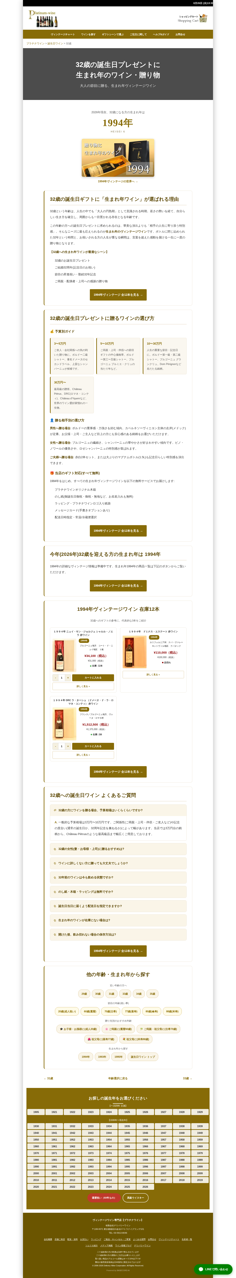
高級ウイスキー (135, 1197)
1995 (127, 1166)
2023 (90, 1186)
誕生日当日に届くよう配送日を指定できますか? (90, 906)
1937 (163, 1126)
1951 (54, 1139)
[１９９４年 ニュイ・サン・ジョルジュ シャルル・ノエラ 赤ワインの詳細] (64, 655)
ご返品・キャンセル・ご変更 (117, 1239)
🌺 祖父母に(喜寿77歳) (101, 1039)
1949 (200, 1132)
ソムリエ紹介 (91, 1245)
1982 (72, 1159)
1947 (163, 1132)
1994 (109, 1166)
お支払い (84, 1239)
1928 (182, 1112)
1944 (109, 1132)
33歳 (125, 993)
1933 (90, 1126)
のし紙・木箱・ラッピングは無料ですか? (85, 891)
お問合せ (180, 34)
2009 (200, 1173)
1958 (182, 1139)
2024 (109, 1186)
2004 (109, 1173)
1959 (200, 1139)
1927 (163, 1112)
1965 (127, 1146)
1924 (109, 1112)
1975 (127, 1153)
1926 (145, 1112)
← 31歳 (48, 1078)
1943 (90, 1132)
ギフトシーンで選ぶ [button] (113, 34)
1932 (72, 1126)
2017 (163, 1180)
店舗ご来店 (60, 1239)
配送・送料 (72, 1239)
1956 (145, 1139)
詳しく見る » (83, 686)
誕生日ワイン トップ (143, 1056)
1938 (182, 1126)
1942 (72, 1132)
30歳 (98, 993)
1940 (36, 1132)
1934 (109, 1126)
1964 (109, 1146)
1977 (163, 1153)
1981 (54, 1159)
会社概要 (48, 1239)
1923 (90, 1112)
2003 (90, 1173)
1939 (200, 1126)
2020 (36, 1186)
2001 (54, 1173)
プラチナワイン (35, 43)
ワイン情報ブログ (123, 1245)
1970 (36, 1153)
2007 (163, 1173)
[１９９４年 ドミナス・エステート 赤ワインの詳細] (135, 652)
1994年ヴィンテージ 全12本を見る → (118, 294)
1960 (36, 1146)
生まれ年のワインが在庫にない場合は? (84, 920)
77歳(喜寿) (131, 1011)
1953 (90, 1139)
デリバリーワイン (142, 1245)
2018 (182, 1180)
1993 (90, 1166)
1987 (163, 1159)
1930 (36, 1126)
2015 (127, 1180)
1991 (54, 1166)
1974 (109, 1153)
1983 (90, 1159)
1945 (127, 1132)
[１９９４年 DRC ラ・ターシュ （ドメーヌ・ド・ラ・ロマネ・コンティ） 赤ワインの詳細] (64, 724)
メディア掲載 (106, 1245)
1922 (72, 1112)
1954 (109, 1139)
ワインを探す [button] (88, 34)
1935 (127, 1126)
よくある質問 (139, 1239)
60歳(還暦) (90, 1011)
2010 (36, 1180)
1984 (109, 1159)
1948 (182, 1132)
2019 (200, 1180)
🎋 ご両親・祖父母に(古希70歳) (158, 1029)
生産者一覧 (187, 1239)
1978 (182, 1153)
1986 (145, 1159)
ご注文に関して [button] (138, 34)
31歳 (111, 993)
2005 (127, 1173)
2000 (36, 1173)
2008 (182, 1173)
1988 (182, 1159)
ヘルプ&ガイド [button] (161, 34)
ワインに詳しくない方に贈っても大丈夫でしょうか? (93, 863)
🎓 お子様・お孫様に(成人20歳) (78, 1029)
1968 (182, 1146)
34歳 (138, 993)
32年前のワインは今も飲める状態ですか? (85, 877)
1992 (72, 1166)
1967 (163, 1146)
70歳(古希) (111, 1011)
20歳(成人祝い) (67, 1011)
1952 (72, 1139)
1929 (200, 1112)
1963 (90, 1146)
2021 (54, 1186)
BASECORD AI (123, 1270)
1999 (200, 1166)
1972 (72, 1153)
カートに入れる (93, 677)
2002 (72, 1173)
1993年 (102, 1056)
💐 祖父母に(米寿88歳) (135, 1039)
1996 (145, 1166)
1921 (54, 1112)
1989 (200, 1159)
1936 (145, 1126)
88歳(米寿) (172, 1011)
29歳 (84, 993)
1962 (72, 1146)
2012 (72, 1180)
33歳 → (187, 1078)
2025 (127, 1186)
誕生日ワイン (55, 43)
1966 (145, 1146)
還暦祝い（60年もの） (104, 1197)
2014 (109, 1180)
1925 (127, 1112)
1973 (90, 1153)
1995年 (119, 1056)
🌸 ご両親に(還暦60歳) (118, 1029)
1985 (127, 1159)
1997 (163, 1166)
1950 (36, 1139)
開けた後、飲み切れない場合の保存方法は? (87, 934)
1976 (145, 1153)
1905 (36, 1112)
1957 (163, 1139)
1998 (182, 1166)
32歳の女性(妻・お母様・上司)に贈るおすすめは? (91, 849)
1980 (36, 1159)
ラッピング (96, 1239)
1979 (200, 1153)
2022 (72, 1186)
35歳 (152, 993)
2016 (145, 1180)
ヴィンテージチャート (63, 34)
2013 (90, 1180)
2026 (145, 1186)
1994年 (86, 1056)
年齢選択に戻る (118, 1078)
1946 (145, 1132)
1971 (54, 1153)
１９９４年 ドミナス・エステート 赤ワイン (153, 631)
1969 (200, 1146)
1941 (54, 1132)
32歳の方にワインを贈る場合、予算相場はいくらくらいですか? (100, 810)
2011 (54, 1180)
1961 (54, 1146)
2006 (145, 1173)
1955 (127, 1139)
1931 (54, 1126)
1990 (36, 1166)
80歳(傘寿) (152, 1011)
